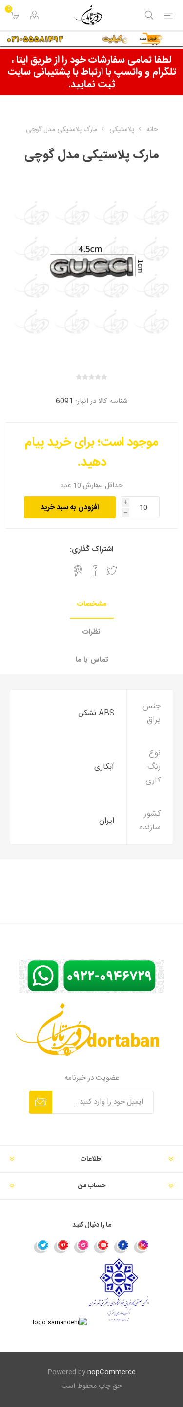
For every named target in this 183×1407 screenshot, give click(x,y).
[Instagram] (141, 1246)
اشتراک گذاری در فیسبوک (94, 570)
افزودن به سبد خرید (70, 507)
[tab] (91, 605)
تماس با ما (92, 660)
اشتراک (40, 1102)
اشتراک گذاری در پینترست (78, 570)
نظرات (91, 632)
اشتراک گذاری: (91, 549)
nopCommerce (111, 1372)
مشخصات (91, 604)
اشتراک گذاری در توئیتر (111, 570)
